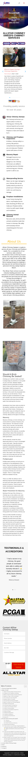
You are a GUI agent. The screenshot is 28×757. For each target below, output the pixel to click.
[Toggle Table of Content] (24, 686)
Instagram (4, 748)
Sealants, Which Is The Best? (9, 699)
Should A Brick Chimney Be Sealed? (11, 700)
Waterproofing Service (8, 712)
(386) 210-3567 (5, 690)
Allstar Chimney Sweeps (9, 708)
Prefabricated (8, 721)
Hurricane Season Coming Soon (10, 705)
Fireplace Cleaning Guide (9, 703)
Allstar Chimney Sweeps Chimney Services (12, 691)
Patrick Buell (7, 74)
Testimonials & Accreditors (9, 724)
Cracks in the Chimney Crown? (10, 706)
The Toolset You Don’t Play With (10, 697)
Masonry (7, 720)
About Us (6, 717)
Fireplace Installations (8, 714)
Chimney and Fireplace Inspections (11, 709)
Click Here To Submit (18, 665)
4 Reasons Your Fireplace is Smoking (11, 693)
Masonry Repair (7, 711)
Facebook (4, 746)
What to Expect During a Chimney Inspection (12, 70)
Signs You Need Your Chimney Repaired (12, 702)
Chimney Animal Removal (9, 715)
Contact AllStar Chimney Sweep (9, 743)
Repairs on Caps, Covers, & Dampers (11, 696)
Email (3, 744)
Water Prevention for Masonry (11, 722)
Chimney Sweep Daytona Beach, (9, 688)
